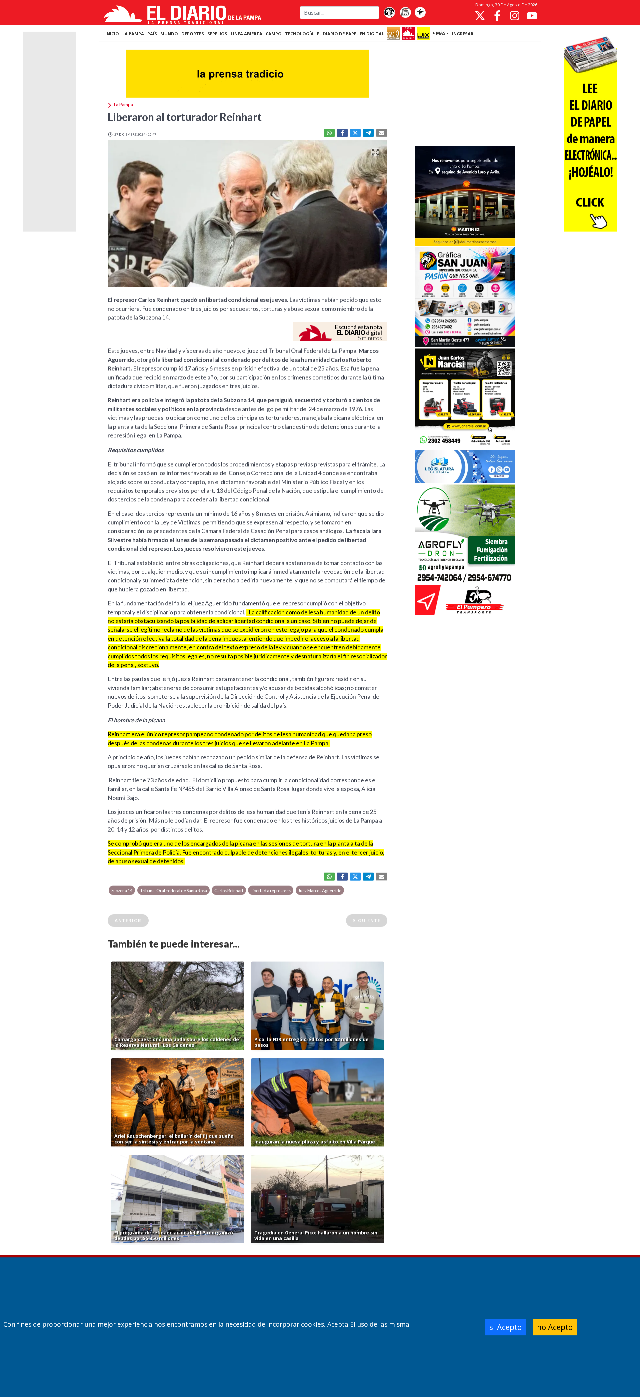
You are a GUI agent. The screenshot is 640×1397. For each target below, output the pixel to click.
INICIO (112, 34)
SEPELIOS (217, 34)
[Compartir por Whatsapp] (329, 133)
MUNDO (169, 34)
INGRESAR (462, 34)
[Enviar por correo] (381, 133)
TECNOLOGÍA (299, 34)
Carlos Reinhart (228, 890)
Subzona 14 (121, 890)
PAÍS (152, 34)
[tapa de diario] (405, 12)
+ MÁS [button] (439, 33)
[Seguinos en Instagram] (514, 15)
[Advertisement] (465, 95)
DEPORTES (192, 34)
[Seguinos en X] (480, 15)
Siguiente (366, 920)
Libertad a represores (271, 890)
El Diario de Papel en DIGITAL (350, 34)
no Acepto (555, 1327)
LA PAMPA (133, 34)
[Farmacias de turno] (420, 12)
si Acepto (505, 1327)
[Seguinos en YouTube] (532, 15)
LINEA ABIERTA (246, 34)
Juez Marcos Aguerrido (319, 890)
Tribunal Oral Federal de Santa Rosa (173, 890)
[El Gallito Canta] (389, 12)
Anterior (128, 920)
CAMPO (274, 34)
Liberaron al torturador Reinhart (185, 116)
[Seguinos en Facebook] (497, 15)
